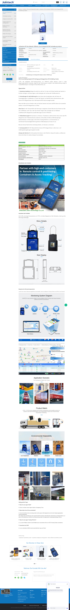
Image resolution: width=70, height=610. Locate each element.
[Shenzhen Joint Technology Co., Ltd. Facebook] (61, 2)
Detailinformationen (23, 59)
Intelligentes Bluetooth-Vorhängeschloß (9, 22)
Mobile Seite (44, 605)
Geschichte (32, 594)
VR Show (22, 5)
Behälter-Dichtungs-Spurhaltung (9, 26)
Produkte (14, 5)
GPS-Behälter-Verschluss (9, 16)
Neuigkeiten (5, 57)
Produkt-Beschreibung (35, 59)
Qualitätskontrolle (46, 5)
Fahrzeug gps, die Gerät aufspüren (9, 45)
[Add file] (48, 608)
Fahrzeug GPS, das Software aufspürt (9, 37)
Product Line (43, 592)
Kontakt (4, 54)
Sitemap (24, 605)
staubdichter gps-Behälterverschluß (25, 537)
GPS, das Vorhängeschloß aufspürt (9, 13)
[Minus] (67, 584)
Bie (30, 592)
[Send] (67, 608)
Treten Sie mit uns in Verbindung (54, 5)
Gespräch (43, 43)
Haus (6, 5)
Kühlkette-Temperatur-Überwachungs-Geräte (9, 30)
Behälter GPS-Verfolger (9, 33)
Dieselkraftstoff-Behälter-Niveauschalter (9, 41)
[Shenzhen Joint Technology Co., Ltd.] (4, 74)
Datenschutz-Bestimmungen (34, 605)
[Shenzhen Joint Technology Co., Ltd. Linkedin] (67, 2)
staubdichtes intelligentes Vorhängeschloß (39, 537)
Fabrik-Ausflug (38, 5)
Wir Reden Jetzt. (63, 5)
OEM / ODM (43, 594)
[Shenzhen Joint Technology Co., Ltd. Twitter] (64, 2)
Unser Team (32, 597)
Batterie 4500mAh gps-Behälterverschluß (55, 537)
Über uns (30, 5)
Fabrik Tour (5, 50)
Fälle (4, 59)
